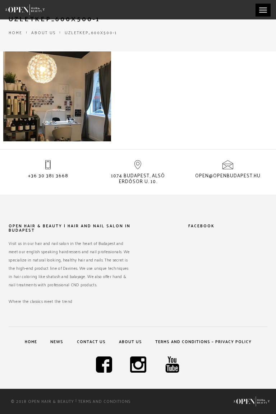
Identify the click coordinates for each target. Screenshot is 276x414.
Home (15, 32)
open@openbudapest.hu (228, 175)
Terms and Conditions (104, 401)
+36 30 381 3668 (48, 175)
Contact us (91, 341)
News (56, 341)
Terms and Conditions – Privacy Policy (203, 341)
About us (43, 32)
